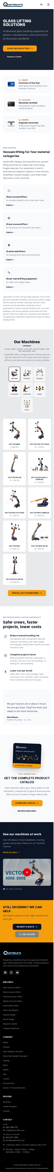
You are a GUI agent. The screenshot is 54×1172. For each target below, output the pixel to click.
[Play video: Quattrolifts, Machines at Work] (27, 872)
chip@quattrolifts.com (15, 1130)
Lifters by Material (10, 1010)
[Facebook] (5, 972)
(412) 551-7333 (12, 1137)
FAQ (4, 1074)
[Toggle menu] (48, 4)
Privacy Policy (8, 1083)
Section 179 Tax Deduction (14, 1088)
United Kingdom (10, 1106)
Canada (6, 1111)
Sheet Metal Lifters (11, 1005)
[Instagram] (11, 972)
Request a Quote (14, 57)
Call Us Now (28, 934)
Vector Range (8, 1019)
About (5, 1042)
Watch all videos (10, 852)
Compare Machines (11, 1028)
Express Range (9, 1014)
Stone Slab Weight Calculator (15, 1056)
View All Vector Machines (25, 593)
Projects (6, 1047)
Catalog (6, 1060)
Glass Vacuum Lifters (18, 48)
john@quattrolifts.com (15, 1140)
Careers (6, 1079)
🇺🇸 (41, 4)
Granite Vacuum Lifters (12, 996)
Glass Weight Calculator (13, 1051)
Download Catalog (25, 803)
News (5, 1065)
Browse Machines (27, 811)
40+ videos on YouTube (14, 889)
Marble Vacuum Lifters (12, 1001)
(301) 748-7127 (12, 1127)
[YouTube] (17, 972)
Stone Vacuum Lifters (12, 992)
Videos (6, 1069)
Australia (7, 1102)
